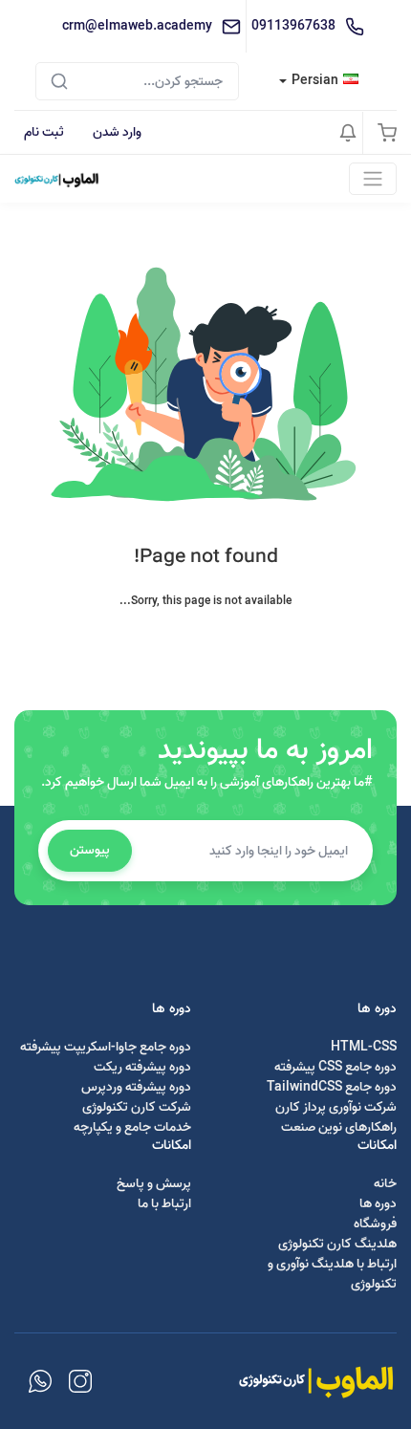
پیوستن (90, 850)
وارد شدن (117, 132)
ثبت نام (44, 132)
